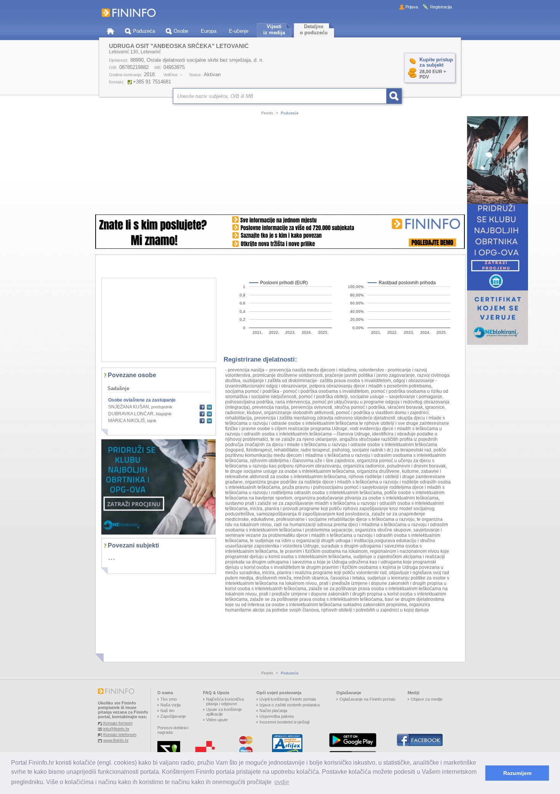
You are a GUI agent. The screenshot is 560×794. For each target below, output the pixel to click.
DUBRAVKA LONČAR (131, 413)
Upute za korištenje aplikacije (224, 711)
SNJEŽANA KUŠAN (128, 407)
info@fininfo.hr (116, 729)
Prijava (411, 7)
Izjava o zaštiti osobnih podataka (289, 705)
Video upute (217, 719)
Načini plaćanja (273, 710)
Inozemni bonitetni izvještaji (284, 722)
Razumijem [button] (517, 773)
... (111, 557)
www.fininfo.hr (116, 740)
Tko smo (168, 699)
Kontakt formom (118, 723)
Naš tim (167, 710)
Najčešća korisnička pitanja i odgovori (225, 701)
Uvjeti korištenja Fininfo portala (287, 699)
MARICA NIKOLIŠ (126, 420)
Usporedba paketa (276, 716)
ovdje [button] (281, 782)
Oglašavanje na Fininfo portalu (367, 699)
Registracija (441, 7)
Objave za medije (427, 699)
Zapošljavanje (173, 716)
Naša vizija (170, 705)
